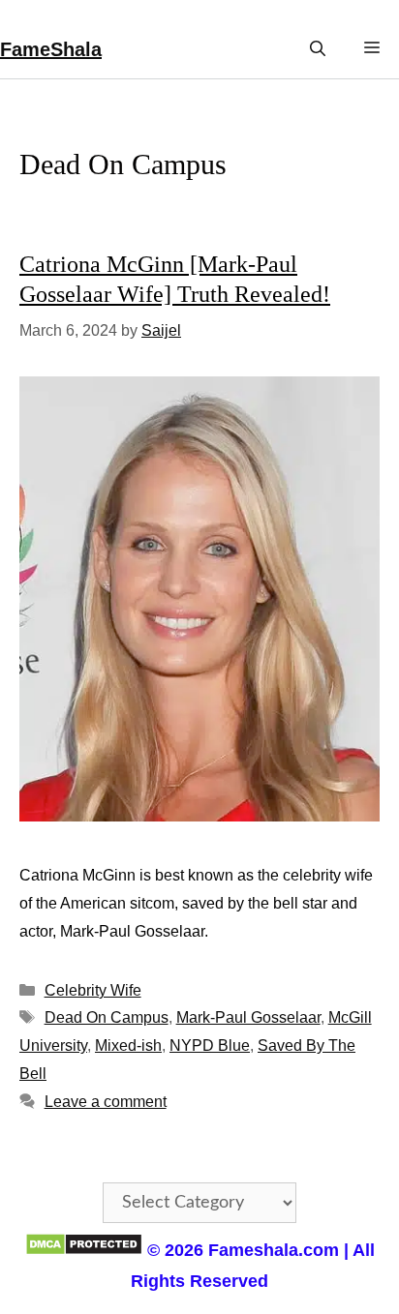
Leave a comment (106, 1101)
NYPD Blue (209, 1045)
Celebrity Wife (93, 990)
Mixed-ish (128, 1045)
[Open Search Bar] (318, 48)
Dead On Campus (107, 1017)
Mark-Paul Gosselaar (248, 1017)
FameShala (51, 49)
